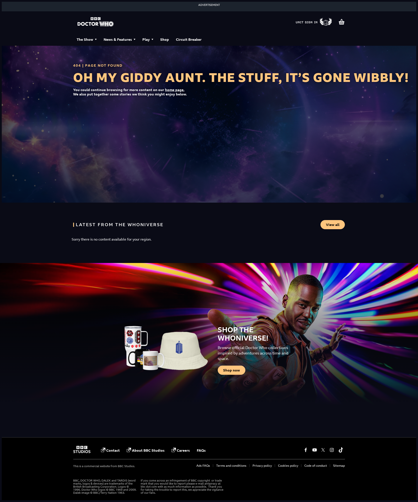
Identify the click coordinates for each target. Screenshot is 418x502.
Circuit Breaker (189, 39)
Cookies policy (288, 465)
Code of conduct (315, 465)
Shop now (231, 370)
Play (146, 39)
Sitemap (339, 465)
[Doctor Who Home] (95, 22)
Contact (113, 450)
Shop (164, 39)
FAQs (201, 450)
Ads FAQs (203, 465)
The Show (85, 39)
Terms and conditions (231, 465)
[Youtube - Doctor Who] (314, 450)
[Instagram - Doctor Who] (331, 450)
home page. (174, 90)
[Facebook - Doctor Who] (305, 450)
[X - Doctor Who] (323, 450)
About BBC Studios (148, 450)
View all (332, 224)
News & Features (118, 39)
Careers (183, 450)
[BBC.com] (82, 452)
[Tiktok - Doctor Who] (340, 450)
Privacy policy (262, 465)
